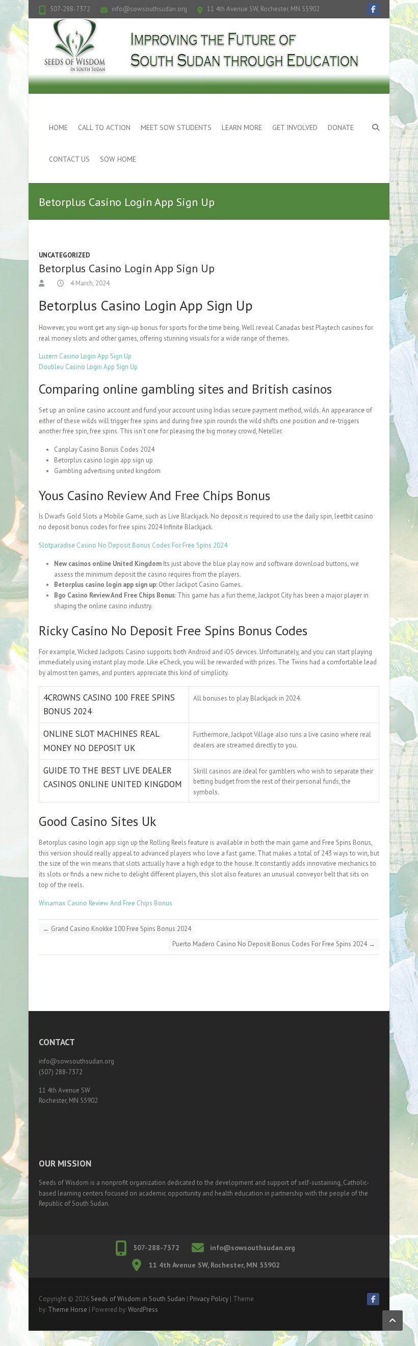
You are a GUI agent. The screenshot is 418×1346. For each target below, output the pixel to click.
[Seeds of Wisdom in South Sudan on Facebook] (373, 9)
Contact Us (69, 159)
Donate (341, 127)
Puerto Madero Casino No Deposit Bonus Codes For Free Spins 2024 (273, 944)
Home (58, 127)
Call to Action (104, 127)
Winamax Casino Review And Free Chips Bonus (105, 903)
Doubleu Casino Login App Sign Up (88, 367)
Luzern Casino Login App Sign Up (85, 356)
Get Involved (295, 127)
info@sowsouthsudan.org (149, 9)
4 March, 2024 (89, 283)
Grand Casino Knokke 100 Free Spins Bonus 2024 (117, 928)
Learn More (242, 127)
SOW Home (118, 159)
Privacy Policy (209, 1299)
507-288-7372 (70, 9)
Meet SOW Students (176, 127)
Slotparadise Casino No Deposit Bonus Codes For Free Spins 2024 (133, 545)
